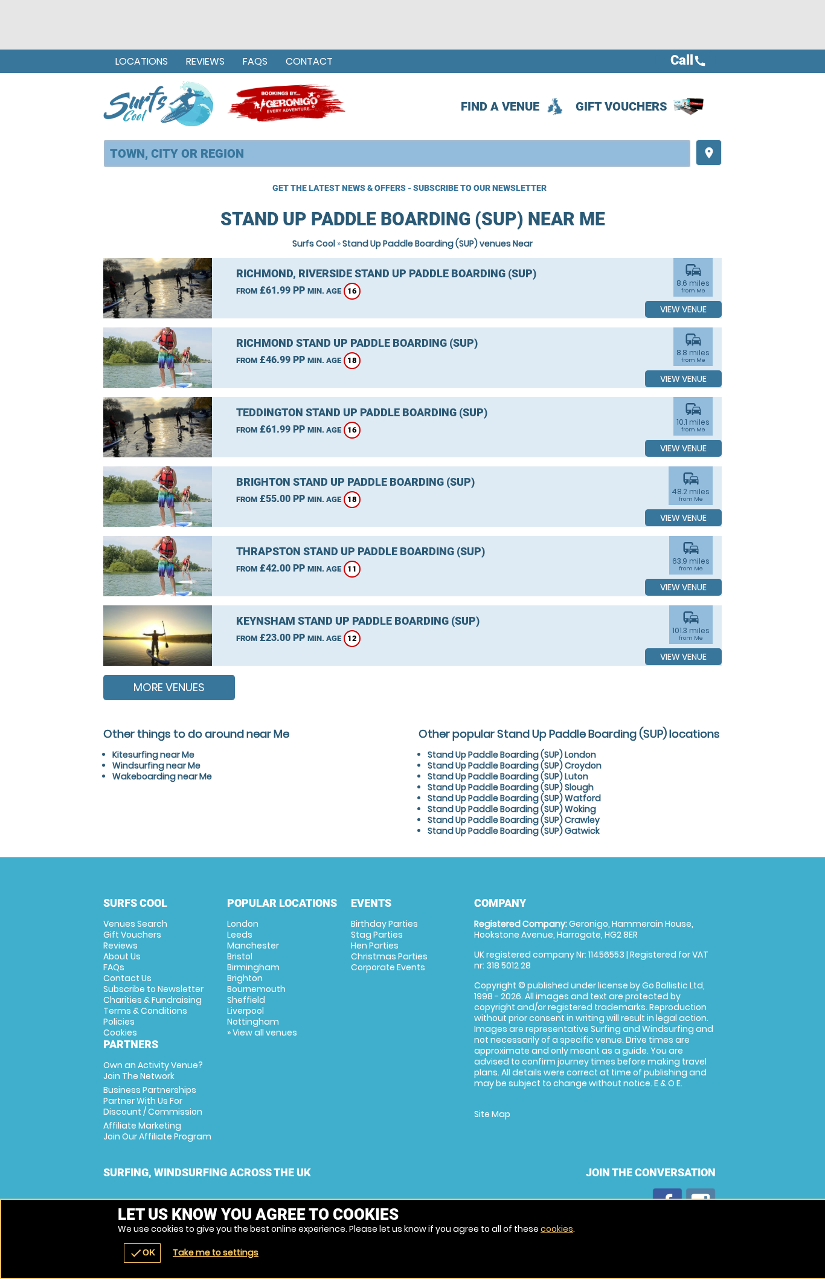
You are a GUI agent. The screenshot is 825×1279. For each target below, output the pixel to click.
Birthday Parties (384, 924)
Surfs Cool (313, 243)
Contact (309, 61)
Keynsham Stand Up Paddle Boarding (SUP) (358, 620)
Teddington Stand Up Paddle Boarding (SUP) (361, 412)
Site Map (492, 1114)
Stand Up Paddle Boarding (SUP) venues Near (437, 243)
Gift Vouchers (621, 106)
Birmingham (253, 967)
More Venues (169, 687)
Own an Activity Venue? (153, 1070)
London (242, 924)
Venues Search (135, 924)
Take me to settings (215, 1252)
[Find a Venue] (397, 153)
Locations (141, 61)
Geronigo (287, 103)
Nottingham (253, 1022)
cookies (557, 1229)
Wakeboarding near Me (162, 776)
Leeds (239, 935)
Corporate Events (388, 967)
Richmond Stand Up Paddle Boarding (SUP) (357, 343)
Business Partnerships (152, 1101)
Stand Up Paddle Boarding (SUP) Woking (512, 809)
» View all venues (262, 1032)
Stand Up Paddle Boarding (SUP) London (512, 755)
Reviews (205, 61)
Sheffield (246, 1000)
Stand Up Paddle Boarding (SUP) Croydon (515, 765)
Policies (119, 1022)
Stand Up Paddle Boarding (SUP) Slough (511, 787)
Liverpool (245, 1011)
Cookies (120, 1032)
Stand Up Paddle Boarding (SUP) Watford (514, 798)
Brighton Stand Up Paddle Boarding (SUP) (355, 481)
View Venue (683, 309)
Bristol (239, 956)
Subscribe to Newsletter (153, 989)
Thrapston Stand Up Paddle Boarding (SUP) (360, 551)
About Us (122, 956)
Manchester (253, 945)
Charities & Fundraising (152, 1000)
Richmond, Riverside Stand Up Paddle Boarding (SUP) (386, 273)
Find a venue (500, 106)
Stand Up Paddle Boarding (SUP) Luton (508, 776)
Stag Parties (377, 935)
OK (142, 1253)
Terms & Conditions (145, 1011)
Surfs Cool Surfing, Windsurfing (159, 103)
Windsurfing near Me (156, 765)
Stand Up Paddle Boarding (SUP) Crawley (514, 820)
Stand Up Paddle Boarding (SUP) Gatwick (514, 831)
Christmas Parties (389, 956)
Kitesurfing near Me (153, 755)
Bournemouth (256, 989)
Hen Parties (375, 945)
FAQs (255, 61)
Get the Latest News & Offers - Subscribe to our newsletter (409, 188)
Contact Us (127, 978)
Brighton (245, 978)
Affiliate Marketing (157, 1131)
